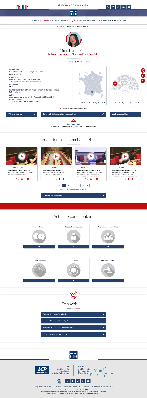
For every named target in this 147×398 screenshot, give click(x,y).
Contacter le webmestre (81, 391)
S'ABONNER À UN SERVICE (81, 387)
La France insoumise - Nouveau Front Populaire (73, 54)
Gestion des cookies (100, 391)
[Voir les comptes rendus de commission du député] (73, 270)
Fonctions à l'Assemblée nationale (73, 314)
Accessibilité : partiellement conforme (62, 391)
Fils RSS (91, 391)
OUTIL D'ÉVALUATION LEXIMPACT (102, 387)
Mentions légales (46, 391)
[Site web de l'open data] (93, 370)
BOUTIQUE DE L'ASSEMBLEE (41, 387)
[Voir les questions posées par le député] (39, 236)
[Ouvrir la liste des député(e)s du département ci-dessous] (90, 85)
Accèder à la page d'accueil (73, 12)
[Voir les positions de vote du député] (108, 270)
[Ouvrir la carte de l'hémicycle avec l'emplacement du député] (125, 85)
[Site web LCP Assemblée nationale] (53, 370)
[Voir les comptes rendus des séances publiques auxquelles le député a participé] (39, 270)
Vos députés (61, 26)
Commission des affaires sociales (20, 79)
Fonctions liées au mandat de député (73, 321)
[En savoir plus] (73, 236)
